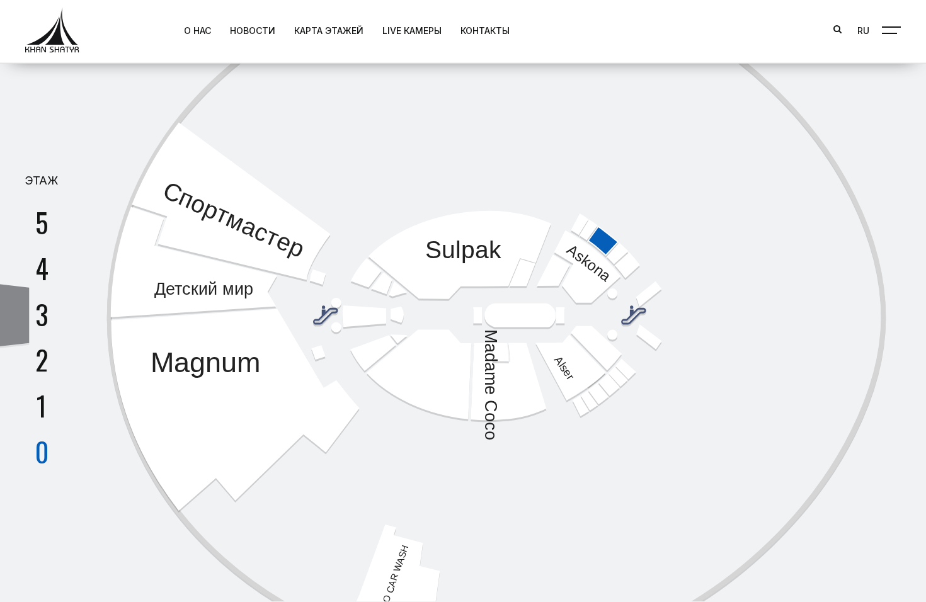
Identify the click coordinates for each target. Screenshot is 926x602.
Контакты (485, 30)
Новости (252, 30)
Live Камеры (412, 30)
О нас (197, 30)
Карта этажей (328, 30)
